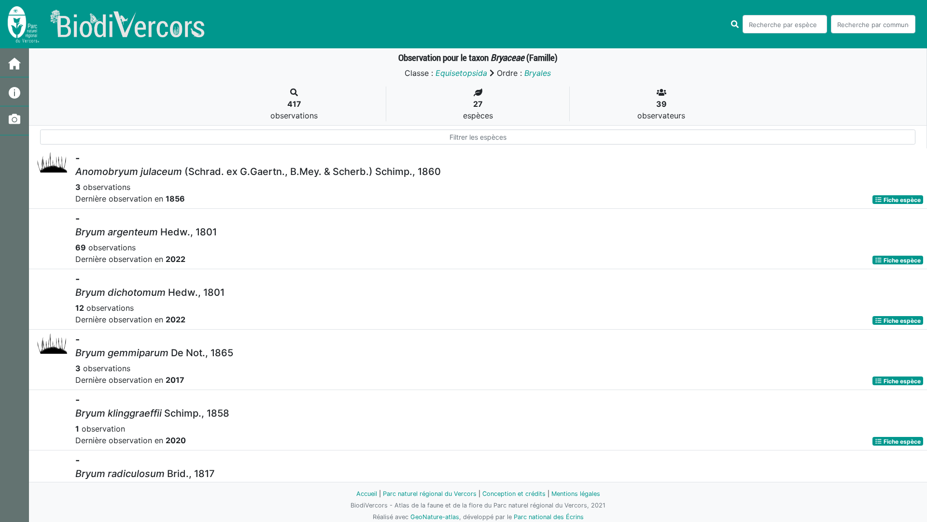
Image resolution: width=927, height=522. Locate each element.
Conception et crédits (514, 493)
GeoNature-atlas (434, 517)
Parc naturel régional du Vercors (430, 493)
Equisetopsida (461, 73)
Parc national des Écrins (549, 517)
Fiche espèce (901, 199)
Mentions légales (575, 493)
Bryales (537, 73)
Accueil (366, 493)
